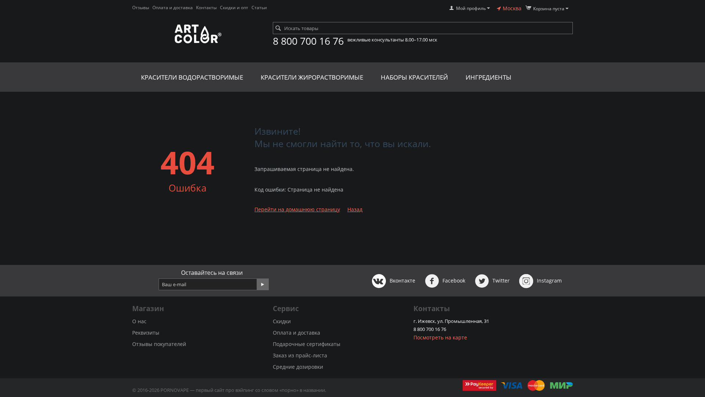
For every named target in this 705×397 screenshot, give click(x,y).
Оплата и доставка (172, 7)
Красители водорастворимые (192, 77)
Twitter (500, 280)
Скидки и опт (234, 7)
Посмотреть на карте (440, 337)
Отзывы (140, 7)
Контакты (206, 7)
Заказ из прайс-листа (300, 355)
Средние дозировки (298, 366)
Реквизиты (145, 332)
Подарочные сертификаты (306, 343)
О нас (139, 321)
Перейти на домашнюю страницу (297, 209)
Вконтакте (401, 280)
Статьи (259, 7)
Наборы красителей (414, 77)
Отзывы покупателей (159, 343)
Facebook (453, 280)
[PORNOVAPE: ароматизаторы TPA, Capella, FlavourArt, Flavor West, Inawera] (198, 34)
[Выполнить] (262, 284)
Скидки (282, 321)
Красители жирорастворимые (312, 77)
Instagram (548, 280)
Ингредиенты (488, 77)
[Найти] (278, 28)
